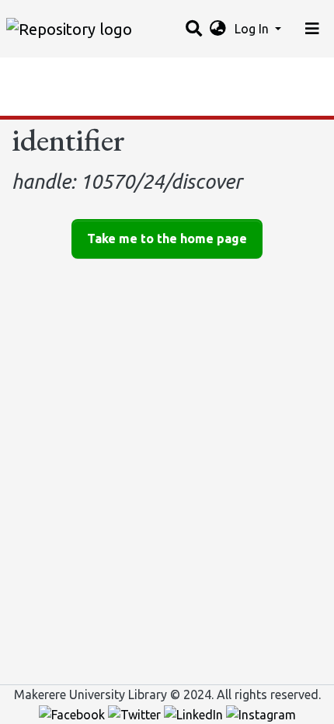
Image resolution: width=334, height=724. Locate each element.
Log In (253, 29)
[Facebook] (73, 713)
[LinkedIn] (195, 713)
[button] (217, 28)
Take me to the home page (167, 238)
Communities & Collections (88, 74)
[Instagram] (261, 713)
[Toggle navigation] (312, 28)
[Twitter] (136, 713)
